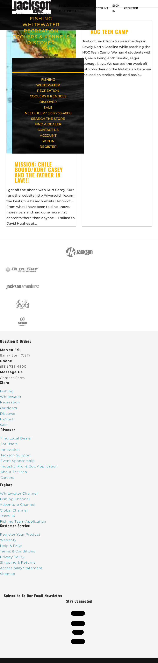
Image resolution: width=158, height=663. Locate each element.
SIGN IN (48, 141)
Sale (4, 425)
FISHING (41, 18)
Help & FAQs (11, 546)
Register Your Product (20, 534)
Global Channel (14, 510)
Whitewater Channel (19, 493)
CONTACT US (48, 130)
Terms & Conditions (17, 551)
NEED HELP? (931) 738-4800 (25, 8)
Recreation (10, 402)
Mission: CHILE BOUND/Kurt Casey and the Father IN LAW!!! (39, 172)
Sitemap (7, 574)
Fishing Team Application (23, 521)
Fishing (7, 391)
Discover (8, 414)
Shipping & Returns (18, 562)
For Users (9, 444)
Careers (7, 478)
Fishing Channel (15, 499)
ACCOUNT (100, 8)
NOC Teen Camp (110, 32)
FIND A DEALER (48, 124)
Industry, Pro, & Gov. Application (29, 466)
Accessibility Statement (21, 568)
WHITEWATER (41, 24)
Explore (7, 419)
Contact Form (12, 378)
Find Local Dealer (16, 438)
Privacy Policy (12, 557)
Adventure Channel (17, 505)
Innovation (10, 450)
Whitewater (10, 397)
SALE (48, 48)
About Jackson (13, 472)
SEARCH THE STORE (48, 119)
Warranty (8, 540)
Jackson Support (15, 455)
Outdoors (8, 408)
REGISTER (131, 8)
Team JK (7, 516)
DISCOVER (41, 42)
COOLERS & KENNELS (41, 37)
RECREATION (41, 31)
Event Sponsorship (17, 461)
